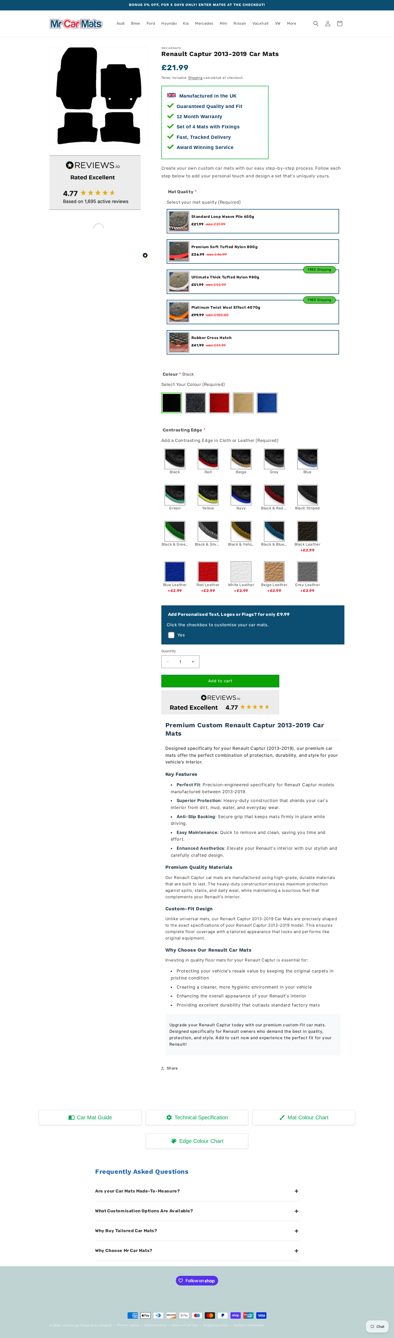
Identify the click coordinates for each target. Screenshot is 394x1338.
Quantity (168, 651)
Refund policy (155, 1325)
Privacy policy (128, 1325)
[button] (316, 23)
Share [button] (172, 1068)
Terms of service (185, 1325)
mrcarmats (71, 1325)
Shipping (195, 78)
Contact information (249, 1325)
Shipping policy (215, 1325)
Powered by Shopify (96, 1325)
